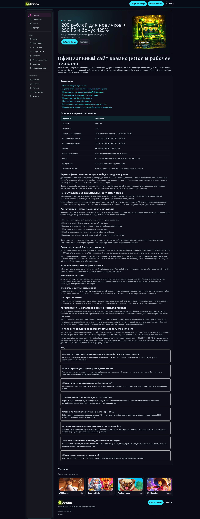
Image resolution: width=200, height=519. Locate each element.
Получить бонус (138, 3)
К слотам (84, 42)
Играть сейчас (155, 3)
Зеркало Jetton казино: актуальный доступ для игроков (84, 89)
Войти (169, 3)
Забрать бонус (69, 42)
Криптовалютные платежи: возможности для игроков (84, 104)
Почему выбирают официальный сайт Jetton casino (83, 92)
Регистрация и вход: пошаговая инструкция (80, 95)
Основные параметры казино (74, 86)
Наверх (60, 514)
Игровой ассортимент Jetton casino (76, 101)
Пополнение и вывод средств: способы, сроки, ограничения (87, 107)
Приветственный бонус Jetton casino (77, 98)
